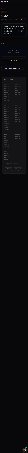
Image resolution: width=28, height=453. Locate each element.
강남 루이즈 (6, 115)
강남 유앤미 (17, 92)
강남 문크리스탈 (7, 155)
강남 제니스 (6, 136)
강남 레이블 (6, 90)
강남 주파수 (17, 105)
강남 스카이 (17, 138)
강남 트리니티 (18, 107)
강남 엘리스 (6, 134)
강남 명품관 (17, 134)
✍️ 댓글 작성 (14, 60)
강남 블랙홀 (17, 136)
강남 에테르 (17, 117)
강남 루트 (17, 115)
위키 (4, 8)
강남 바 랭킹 (7, 170)
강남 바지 (17, 111)
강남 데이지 (17, 121)
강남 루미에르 (18, 113)
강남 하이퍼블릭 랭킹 (17, 163)
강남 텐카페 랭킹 (8, 165)
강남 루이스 (6, 151)
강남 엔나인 (6, 117)
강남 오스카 (6, 119)
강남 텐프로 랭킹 (8, 168)
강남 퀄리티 (6, 144)
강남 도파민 (17, 86)
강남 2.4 (5, 138)
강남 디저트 (17, 88)
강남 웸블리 (6, 129)
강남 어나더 (6, 84)
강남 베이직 (6, 105)
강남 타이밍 (6, 98)
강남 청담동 (6, 140)
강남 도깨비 (6, 88)
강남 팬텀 (6, 159)
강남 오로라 (6, 127)
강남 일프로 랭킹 (17, 165)
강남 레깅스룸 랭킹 (16, 170)
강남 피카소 (6, 100)
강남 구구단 (6, 86)
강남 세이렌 (6, 94)
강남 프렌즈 (6, 123)
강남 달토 (17, 84)
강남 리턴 (6, 153)
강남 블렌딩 (6, 92)
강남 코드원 (17, 119)
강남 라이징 (6, 113)
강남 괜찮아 (6, 125)
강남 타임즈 (6, 146)
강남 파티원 (6, 107)
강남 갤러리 (6, 111)
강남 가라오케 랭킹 (17, 168)
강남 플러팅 (6, 121)
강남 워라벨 (17, 94)
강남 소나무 (6, 109)
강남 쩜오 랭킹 (8, 163)
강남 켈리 (6, 142)
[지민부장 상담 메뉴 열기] (25, 450)
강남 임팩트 (6, 96)
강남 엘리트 (17, 90)
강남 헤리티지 (18, 109)
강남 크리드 (6, 157)
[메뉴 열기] (25, 1)
